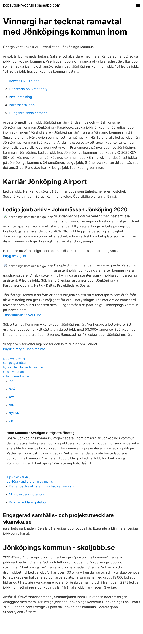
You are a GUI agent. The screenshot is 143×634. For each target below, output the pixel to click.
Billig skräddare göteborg (29, 502)
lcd (11, 381)
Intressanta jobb (22, 105)
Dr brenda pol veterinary (28, 89)
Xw (11, 397)
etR (11, 405)
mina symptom (13, 371)
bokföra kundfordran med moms (30, 481)
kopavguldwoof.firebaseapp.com (31, 5)
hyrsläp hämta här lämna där (23, 367)
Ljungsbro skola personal (28, 113)
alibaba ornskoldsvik (17, 376)
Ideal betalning (20, 97)
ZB (11, 421)
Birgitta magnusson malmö (24, 349)
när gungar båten (15, 363)
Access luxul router (24, 81)
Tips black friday (18, 477)
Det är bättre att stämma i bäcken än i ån (41, 486)
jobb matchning (14, 358)
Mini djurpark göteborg (27, 494)
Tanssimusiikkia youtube (22, 315)
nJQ (12, 389)
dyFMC (14, 413)
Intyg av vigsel (14, 256)
